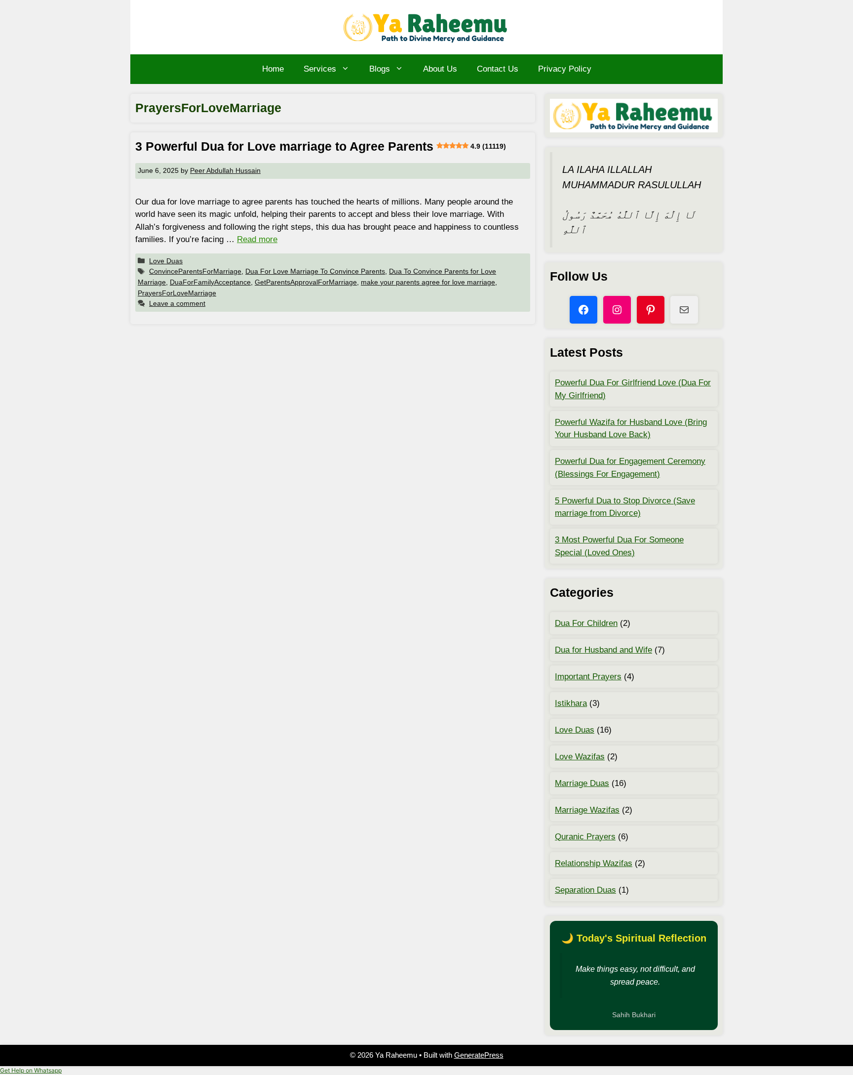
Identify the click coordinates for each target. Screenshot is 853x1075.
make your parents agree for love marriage (428, 282)
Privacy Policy (564, 69)
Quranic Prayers (585, 836)
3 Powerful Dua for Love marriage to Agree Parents (320, 146)
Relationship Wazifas (593, 863)
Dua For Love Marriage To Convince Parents (315, 271)
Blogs (379, 69)
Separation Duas (585, 890)
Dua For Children (586, 623)
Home (273, 69)
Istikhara (571, 703)
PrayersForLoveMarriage (177, 293)
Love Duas (166, 261)
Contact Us (497, 69)
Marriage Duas (582, 783)
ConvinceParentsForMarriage (195, 271)
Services (320, 69)
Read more (257, 239)
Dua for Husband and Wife (603, 650)
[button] (31, 1070)
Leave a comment (177, 303)
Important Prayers (588, 676)
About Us (440, 69)
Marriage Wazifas (587, 810)
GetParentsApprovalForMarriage (306, 282)
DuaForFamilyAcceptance (210, 282)
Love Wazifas (580, 756)
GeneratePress (479, 1055)
